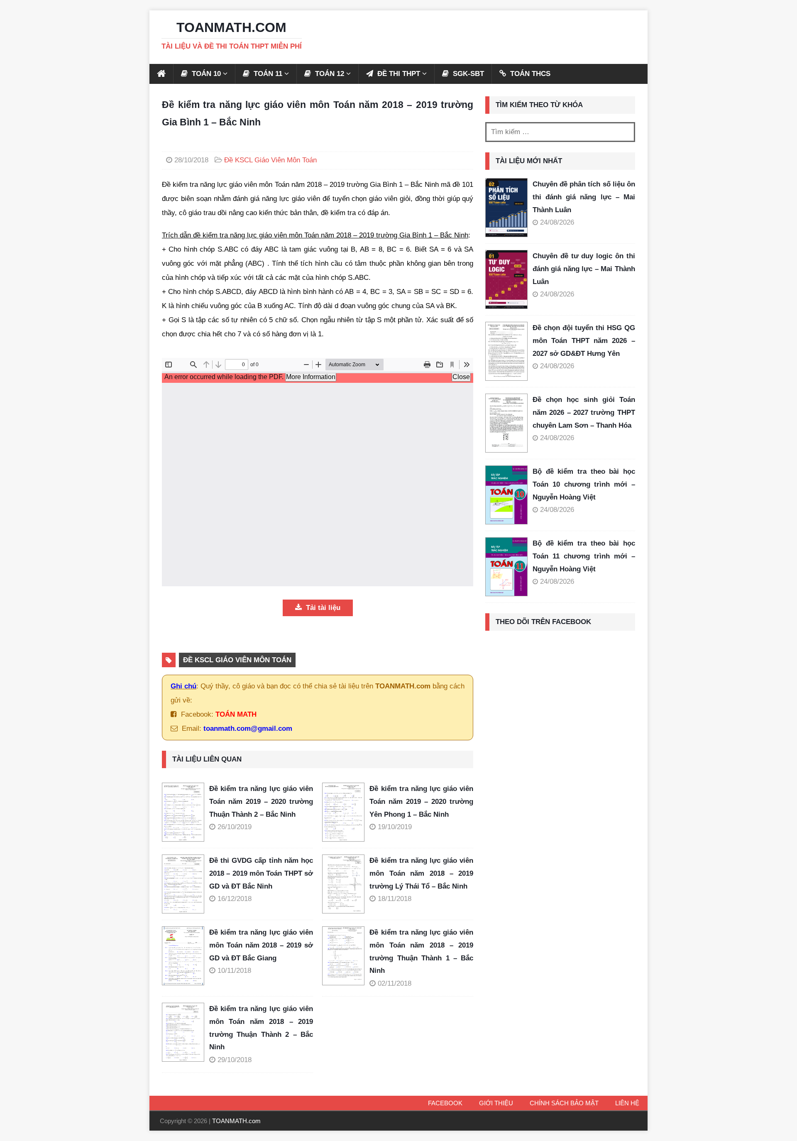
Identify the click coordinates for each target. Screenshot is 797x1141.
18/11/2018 (394, 899)
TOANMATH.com (236, 1120)
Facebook (445, 1103)
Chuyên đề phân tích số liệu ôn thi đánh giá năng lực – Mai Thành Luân (584, 196)
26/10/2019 (235, 827)
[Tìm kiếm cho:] (560, 132)
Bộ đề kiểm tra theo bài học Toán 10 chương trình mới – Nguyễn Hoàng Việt (584, 484)
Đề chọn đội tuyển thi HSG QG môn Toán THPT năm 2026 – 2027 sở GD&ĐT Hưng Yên (584, 340)
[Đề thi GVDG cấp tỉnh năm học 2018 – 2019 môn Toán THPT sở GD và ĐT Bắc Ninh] (185, 884)
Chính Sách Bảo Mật (564, 1103)
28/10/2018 (191, 160)
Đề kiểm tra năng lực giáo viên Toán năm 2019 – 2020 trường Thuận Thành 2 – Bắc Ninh (261, 801)
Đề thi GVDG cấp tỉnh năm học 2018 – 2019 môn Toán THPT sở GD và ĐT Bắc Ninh (261, 873)
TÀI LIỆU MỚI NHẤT (529, 161)
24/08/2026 (557, 222)
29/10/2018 (235, 1060)
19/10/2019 (395, 827)
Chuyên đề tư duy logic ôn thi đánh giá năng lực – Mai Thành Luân (584, 268)
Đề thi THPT (397, 74)
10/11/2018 (234, 971)
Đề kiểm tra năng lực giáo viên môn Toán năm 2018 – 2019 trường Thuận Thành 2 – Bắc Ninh (261, 1028)
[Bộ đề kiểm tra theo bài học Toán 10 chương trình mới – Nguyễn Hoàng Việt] (506, 495)
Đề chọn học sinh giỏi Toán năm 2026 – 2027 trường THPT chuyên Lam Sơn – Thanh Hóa (584, 412)
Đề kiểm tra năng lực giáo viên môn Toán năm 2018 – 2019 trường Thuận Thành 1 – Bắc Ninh (421, 951)
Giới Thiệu (496, 1103)
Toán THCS (529, 74)
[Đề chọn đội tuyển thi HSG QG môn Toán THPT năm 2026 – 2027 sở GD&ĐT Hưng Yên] (506, 351)
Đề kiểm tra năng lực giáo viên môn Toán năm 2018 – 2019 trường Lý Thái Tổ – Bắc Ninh (421, 873)
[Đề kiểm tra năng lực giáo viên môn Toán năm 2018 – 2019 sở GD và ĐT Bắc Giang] (185, 955)
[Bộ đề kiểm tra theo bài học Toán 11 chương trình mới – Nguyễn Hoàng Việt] (506, 567)
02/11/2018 (394, 983)
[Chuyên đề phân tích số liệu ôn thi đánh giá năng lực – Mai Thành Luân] (506, 208)
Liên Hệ (627, 1103)
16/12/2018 (235, 899)
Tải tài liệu (322, 608)
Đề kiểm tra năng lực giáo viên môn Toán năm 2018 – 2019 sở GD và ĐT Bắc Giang (261, 945)
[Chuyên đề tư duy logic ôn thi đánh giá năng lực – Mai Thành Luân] (506, 279)
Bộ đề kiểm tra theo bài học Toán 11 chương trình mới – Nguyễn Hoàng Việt (584, 556)
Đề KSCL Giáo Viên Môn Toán (270, 160)
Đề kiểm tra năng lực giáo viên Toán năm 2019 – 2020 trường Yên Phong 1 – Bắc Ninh (421, 801)
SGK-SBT (467, 74)
